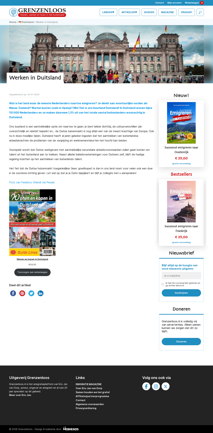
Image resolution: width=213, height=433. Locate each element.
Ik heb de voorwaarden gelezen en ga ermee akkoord (183, 284)
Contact (159, 2)
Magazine (167, 12)
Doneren (181, 341)
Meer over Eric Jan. (20, 395)
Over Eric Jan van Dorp (89, 388)
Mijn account (174, 2)
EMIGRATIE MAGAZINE (89, 384)
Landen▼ (108, 12)
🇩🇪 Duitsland (26, 22)
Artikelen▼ (129, 12)
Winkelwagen (194, 2)
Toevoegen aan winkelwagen (32, 272)
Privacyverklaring (86, 408)
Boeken (149, 12)
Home (12, 22)
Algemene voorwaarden (90, 404)
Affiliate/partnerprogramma (92, 396)
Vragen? (186, 12)
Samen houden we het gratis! (93, 392)
